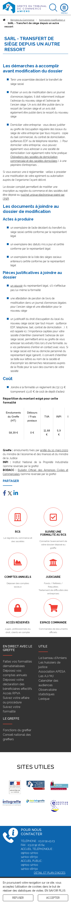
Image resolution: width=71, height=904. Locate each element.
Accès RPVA (11, 693)
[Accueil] (4, 20)
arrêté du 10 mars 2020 (54, 450)
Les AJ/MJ (46, 676)
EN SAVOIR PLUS (55, 890)
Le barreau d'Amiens (52, 658)
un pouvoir (16, 285)
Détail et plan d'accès (49, 872)
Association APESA (51, 671)
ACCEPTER (53, 897)
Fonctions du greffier (17, 730)
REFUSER (18, 897)
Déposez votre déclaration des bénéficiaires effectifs (17, 684)
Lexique (43, 699)
